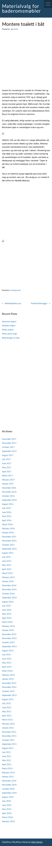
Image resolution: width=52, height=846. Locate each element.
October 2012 (8, 691)
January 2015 (8, 581)
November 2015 (9, 541)
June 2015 (6, 561)
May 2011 (6, 760)
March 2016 (7, 524)
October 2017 (8, 447)
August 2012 (7, 699)
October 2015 (8, 545)
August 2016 (7, 504)
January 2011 (8, 777)
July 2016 (6, 508)
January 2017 (8, 484)
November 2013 (9, 638)
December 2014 (9, 586)
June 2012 (6, 708)
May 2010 (6, 809)
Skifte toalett (7, 330)
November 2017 (9, 443)
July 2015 (6, 557)
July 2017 (6, 459)
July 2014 (6, 606)
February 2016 (8, 529)
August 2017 (7, 455)
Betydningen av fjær (11, 338)
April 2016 (6, 520)
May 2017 (6, 468)
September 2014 (9, 598)
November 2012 (9, 687)
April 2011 (6, 765)
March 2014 (7, 622)
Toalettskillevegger (39, 303)
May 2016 (6, 516)
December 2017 (9, 439)
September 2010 (9, 793)
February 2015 (8, 577)
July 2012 (6, 703)
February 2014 (8, 626)
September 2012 (9, 695)
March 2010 (7, 817)
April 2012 (6, 716)
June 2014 (6, 610)
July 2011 (6, 752)
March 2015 (7, 573)
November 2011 (9, 736)
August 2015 (7, 553)
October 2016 (8, 496)
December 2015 (9, 537)
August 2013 (7, 651)
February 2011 (8, 773)
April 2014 (6, 618)
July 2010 (6, 801)
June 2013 (6, 659)
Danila (15, 29)
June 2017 (6, 464)
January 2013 (8, 679)
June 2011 (6, 756)
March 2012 (7, 720)
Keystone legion (9, 322)
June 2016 (6, 512)
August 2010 (7, 797)
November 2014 (9, 590)
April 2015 (6, 569)
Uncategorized (15, 290)
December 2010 (9, 781)
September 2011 (9, 744)
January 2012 (8, 728)
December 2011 (9, 732)
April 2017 (6, 472)
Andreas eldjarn (8, 326)
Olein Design (37, 842)
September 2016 (9, 500)
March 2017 (7, 476)
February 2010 (8, 822)
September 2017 (9, 451)
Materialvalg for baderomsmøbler (21, 9)
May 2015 (6, 565)
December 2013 (9, 634)
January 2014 (8, 630)
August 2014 (7, 602)
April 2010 (6, 813)
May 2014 (6, 614)
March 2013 (7, 671)
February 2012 (8, 724)
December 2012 (9, 683)
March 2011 (7, 769)
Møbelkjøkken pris (13, 303)
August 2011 (7, 748)
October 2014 (8, 594)
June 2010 (6, 805)
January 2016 (8, 533)
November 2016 (9, 492)
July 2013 (6, 655)
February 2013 (8, 675)
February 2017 (8, 480)
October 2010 (8, 789)
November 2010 (9, 785)
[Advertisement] (26, 62)
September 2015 (9, 549)
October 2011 (8, 740)
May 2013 (6, 663)
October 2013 (8, 643)
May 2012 (6, 712)
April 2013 (6, 667)
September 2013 (9, 647)
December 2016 (9, 488)
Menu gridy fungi (9, 334)
